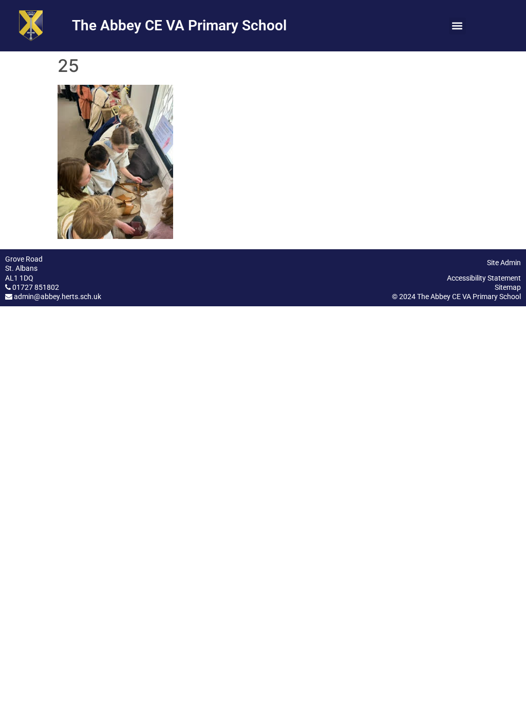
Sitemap (508, 287)
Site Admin (504, 262)
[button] (457, 25)
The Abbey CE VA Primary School (179, 25)
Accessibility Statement (484, 278)
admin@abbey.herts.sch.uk (57, 296)
